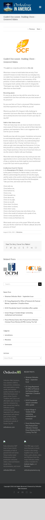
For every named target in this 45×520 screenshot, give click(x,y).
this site (30, 68)
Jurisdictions (9, 335)
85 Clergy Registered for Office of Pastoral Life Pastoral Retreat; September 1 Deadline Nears (33, 391)
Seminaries (8, 345)
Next (38, 29)
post (8, 68)
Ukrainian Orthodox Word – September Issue (19, 296)
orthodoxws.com (9, 427)
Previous (32, 29)
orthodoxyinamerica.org (32, 470)
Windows (27, 466)
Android (26, 464)
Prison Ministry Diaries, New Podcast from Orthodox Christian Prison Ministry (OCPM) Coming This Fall (33, 427)
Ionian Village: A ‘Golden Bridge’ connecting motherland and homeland (31, 414)
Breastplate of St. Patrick (15, 170)
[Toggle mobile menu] (40, 7)
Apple (32, 464)
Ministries (19, 232)
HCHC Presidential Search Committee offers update (21, 308)
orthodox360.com (9, 470)
